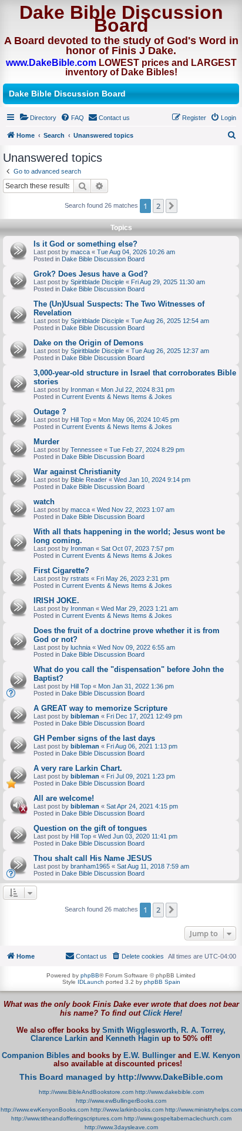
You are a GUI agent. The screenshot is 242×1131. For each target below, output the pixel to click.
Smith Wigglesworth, (140, 1030)
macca (80, 251)
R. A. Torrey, (203, 1030)
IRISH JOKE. (56, 600)
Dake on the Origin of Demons (88, 342)
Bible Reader (88, 479)
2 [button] (158, 206)
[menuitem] (37, 118)
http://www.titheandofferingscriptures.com (66, 1118)
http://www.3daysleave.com (121, 1127)
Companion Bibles (35, 1056)
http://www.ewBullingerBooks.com (121, 1100)
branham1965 (90, 866)
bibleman (84, 716)
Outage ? (49, 411)
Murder (46, 441)
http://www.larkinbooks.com (126, 1109)
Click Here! (162, 1013)
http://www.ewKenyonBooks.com (45, 1109)
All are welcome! (63, 798)
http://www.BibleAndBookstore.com (86, 1092)
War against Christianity (76, 471)
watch (44, 501)
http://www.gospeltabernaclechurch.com (177, 1118)
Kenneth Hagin (132, 1038)
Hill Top (80, 419)
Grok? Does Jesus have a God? (90, 274)
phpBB (89, 975)
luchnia (80, 647)
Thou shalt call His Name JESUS (92, 858)
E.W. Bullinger (149, 1056)
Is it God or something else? (85, 243)
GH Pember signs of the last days (94, 738)
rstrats (79, 578)
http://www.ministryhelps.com (203, 1109)
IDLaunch (91, 982)
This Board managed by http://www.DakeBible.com (121, 1077)
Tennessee (86, 449)
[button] (171, 206)
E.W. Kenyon (217, 1056)
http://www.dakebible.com (169, 1092)
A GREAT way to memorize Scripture (100, 708)
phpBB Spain (162, 982)
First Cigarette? (61, 570)
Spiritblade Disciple (97, 281)
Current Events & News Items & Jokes (117, 396)
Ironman (82, 389)
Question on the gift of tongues (90, 828)
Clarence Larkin (59, 1038)
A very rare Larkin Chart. (77, 768)
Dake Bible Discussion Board (103, 258)
